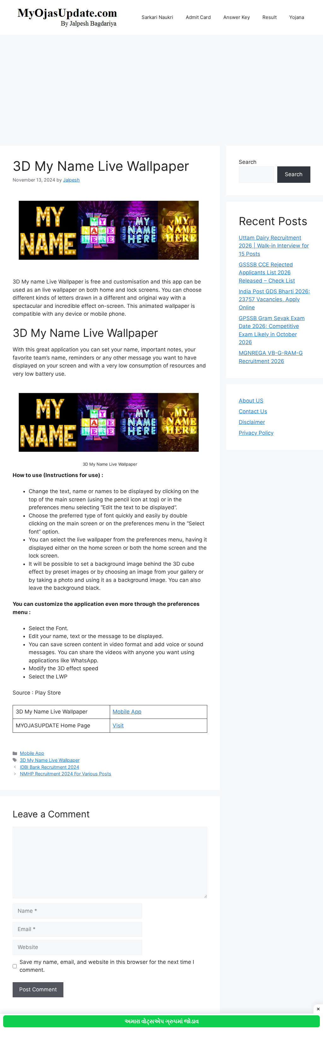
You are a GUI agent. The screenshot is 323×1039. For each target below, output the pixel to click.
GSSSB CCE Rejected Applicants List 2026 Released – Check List (267, 272)
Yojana (296, 17)
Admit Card (198, 17)
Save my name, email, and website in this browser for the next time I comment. (107, 966)
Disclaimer (252, 422)
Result (269, 17)
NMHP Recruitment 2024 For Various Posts (65, 773)
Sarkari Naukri (157, 17)
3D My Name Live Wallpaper (49, 760)
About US (251, 400)
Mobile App (127, 711)
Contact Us (253, 411)
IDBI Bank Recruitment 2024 (49, 767)
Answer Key (236, 17)
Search (247, 162)
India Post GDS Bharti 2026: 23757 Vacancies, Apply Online (274, 299)
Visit (118, 725)
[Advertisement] (161, 87)
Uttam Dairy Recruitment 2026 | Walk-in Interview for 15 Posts (274, 246)
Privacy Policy (256, 433)
